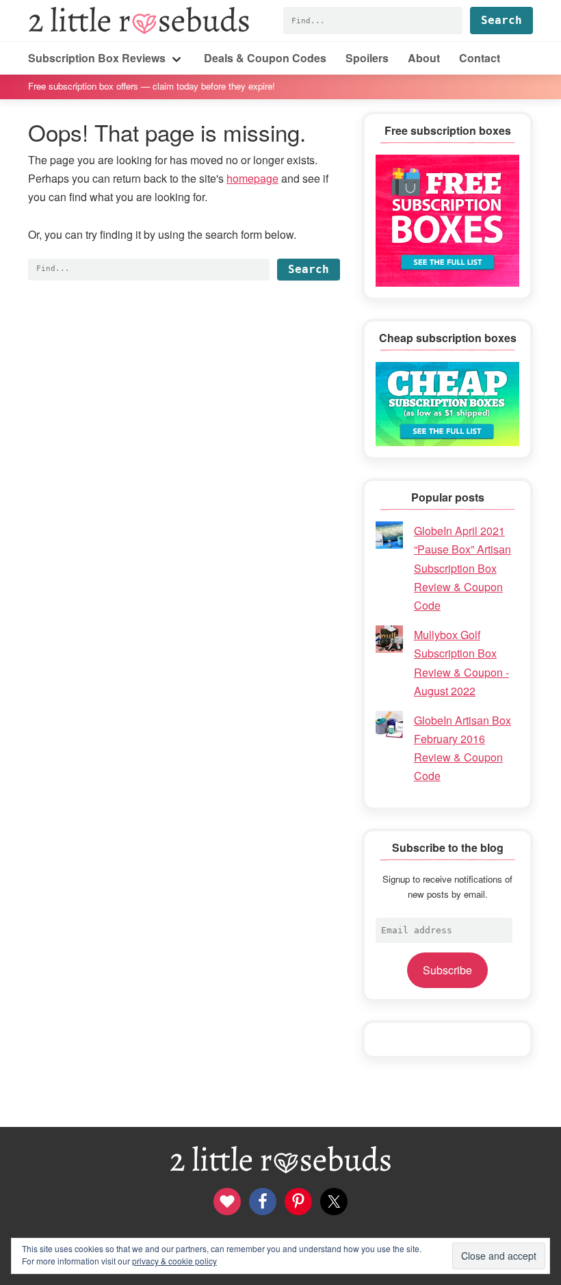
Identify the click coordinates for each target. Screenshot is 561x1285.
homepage (252, 178)
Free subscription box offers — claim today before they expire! (151, 85)
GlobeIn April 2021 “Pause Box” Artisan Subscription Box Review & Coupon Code (462, 568)
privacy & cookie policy (174, 1261)
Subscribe (447, 970)
